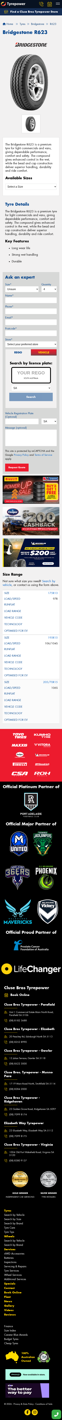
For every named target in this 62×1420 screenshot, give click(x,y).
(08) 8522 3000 (18, 1063)
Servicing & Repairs (15, 1266)
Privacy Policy (21, 455)
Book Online (12, 1292)
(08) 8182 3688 (18, 1020)
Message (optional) (16, 427)
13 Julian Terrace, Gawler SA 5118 (27, 1058)
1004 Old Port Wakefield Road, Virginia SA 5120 (31, 1154)
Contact (9, 1288)
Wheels (9, 1236)
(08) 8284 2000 (18, 1089)
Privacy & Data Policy (24, 1404)
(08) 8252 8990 (18, 1042)
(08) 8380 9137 (18, 1160)
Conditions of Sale (43, 1404)
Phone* (9, 306)
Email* (9, 317)
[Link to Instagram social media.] (35, 1412)
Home (9, 24)
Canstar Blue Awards (16, 1335)
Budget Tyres (11, 1339)
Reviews (10, 1314)
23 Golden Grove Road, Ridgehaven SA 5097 (32, 1109)
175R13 (53, 593)
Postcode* (11, 328)
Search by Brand (13, 1223)
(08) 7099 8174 (18, 1114)
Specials (9, 1283)
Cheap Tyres (11, 1343)
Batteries (9, 1258)
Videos (9, 1310)
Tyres (7, 1210)
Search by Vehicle (14, 1215)
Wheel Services (13, 1275)
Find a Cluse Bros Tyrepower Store (33, 11)
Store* (8, 339)
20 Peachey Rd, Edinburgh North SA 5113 (31, 1036)
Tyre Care (9, 1227)
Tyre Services (11, 1270)
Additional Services (15, 1279)
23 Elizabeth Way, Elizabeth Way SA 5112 (31, 1130)
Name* (9, 295)
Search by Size (12, 1219)
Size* (8, 284)
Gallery (9, 1306)
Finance (8, 1326)
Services (9, 1249)
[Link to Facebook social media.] (27, 1412)
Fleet (7, 1297)
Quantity (46, 284)
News (8, 1301)
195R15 (53, 637)
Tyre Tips (9, 1232)
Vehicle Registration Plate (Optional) (19, 415)
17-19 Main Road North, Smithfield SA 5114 (32, 1083)
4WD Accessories (14, 1253)
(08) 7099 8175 (18, 1136)
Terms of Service (43, 455)
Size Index (10, 1330)
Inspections (10, 1262)
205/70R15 (50, 682)
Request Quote (16, 467)
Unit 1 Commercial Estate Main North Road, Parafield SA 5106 (31, 1014)
